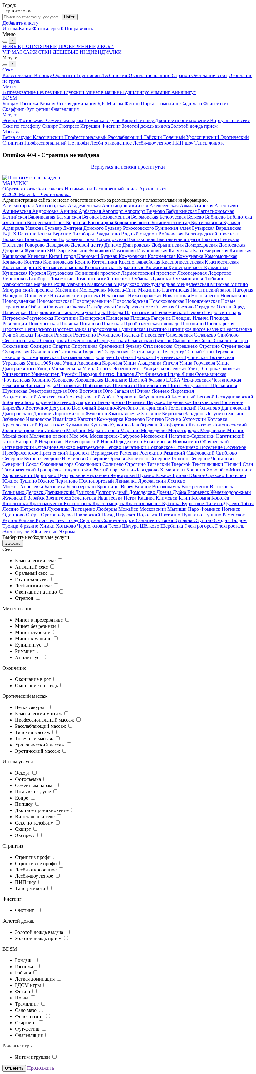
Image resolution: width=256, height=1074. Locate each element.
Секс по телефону (22, 126)
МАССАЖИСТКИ (32, 52)
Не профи (79, 142)
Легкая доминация (77, 103)
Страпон (181, 75)
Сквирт (50, 126)
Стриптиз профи (33, 857)
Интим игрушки (33, 1057)
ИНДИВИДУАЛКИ (101, 52)
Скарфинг (13, 109)
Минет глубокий (33, 632)
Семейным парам (65, 120)
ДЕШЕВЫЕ (65, 52)
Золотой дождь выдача (146, 126)
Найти (69, 17)
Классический (18, 75)
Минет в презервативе (39, 620)
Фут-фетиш (38, 109)
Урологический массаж (40, 744)
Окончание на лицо (150, 75)
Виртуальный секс (230, 120)
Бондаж (11, 103)
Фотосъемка (32, 120)
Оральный (64, 75)
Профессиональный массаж (45, 719)
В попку (43, 75)
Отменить (14, 1068)
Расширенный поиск (116, 188)
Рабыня (48, 103)
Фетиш (133, 103)
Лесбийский (115, 75)
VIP (6, 52)
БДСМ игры (111, 103)
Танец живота (209, 142)
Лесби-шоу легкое (152, 142)
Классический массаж (39, 713)
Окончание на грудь (37, 685)
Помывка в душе (102, 120)
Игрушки (90, 126)
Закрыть (13, 543)
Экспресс (69, 126)
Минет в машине (104, 92)
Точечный (174, 137)
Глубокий (75, 92)
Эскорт (10, 120)
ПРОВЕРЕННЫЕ (77, 46)
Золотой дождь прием (194, 126)
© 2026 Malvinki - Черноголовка (36, 194)
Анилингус (183, 92)
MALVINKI (15, 183)
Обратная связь (18, 188)
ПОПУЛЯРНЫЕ (39, 46)
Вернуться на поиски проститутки (128, 167)
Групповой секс (32, 579)
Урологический (203, 137)
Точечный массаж (34, 738)
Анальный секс (32, 566)
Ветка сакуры (17, 137)
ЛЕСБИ (105, 46)
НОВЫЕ (11, 46)
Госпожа (29, 103)
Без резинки (50, 92)
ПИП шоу (183, 142)
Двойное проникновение (182, 120)
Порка (148, 103)
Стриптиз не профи (36, 863)
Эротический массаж (38, 751)
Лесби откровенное (111, 142)
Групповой (88, 75)
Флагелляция (65, 109)
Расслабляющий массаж (41, 726)
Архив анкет (152, 188)
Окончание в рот (209, 75)
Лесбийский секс (34, 585)
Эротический (234, 137)
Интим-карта (78, 188)
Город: (9, 5)
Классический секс (36, 560)
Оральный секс (32, 573)
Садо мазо (191, 103)
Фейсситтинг (217, 103)
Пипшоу (145, 120)
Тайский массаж (33, 732)
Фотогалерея (49, 188)
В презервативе (19, 92)
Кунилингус (136, 92)
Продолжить (40, 1068)
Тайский (153, 137)
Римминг (160, 92)
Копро (128, 120)
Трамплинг (167, 103)
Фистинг (111, 126)
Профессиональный (86, 137)
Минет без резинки (36, 626)
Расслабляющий (126, 137)
